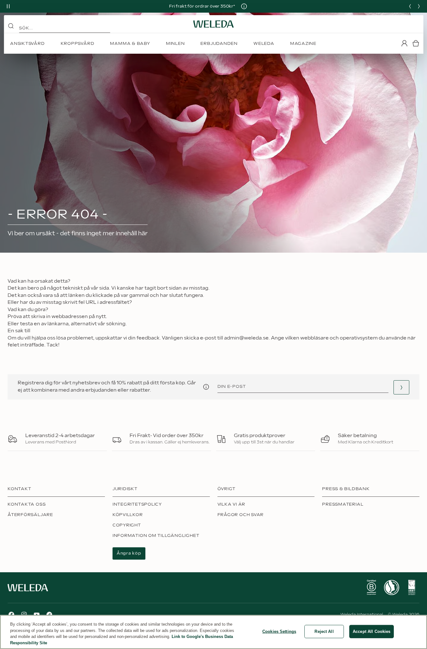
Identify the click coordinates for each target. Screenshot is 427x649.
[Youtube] (36, 614)
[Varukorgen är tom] (415, 43)
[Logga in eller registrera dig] (404, 43)
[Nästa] (419, 6)
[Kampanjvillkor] (244, 6)
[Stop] (8, 6)
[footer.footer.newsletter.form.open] (401, 387)
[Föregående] (410, 6)
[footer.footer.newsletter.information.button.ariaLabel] (206, 387)
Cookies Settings (279, 631)
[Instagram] (24, 614)
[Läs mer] (371, 587)
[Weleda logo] (213, 24)
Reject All (323, 631)
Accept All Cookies (371, 631)
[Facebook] (11, 614)
